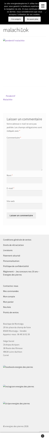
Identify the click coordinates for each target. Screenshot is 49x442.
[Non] (45, 12)
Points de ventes (11, 312)
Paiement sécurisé (11, 255)
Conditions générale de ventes (17, 239)
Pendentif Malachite (9, 97)
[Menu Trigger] (43, 6)
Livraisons (8, 250)
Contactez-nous (10, 286)
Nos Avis (7, 307)
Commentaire (14, 137)
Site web (11, 201)
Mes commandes (11, 291)
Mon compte (9, 296)
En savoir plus (32, 19)
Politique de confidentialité (16, 266)
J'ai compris (16, 19)
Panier (38, 435)
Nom (10, 175)
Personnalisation (11, 261)
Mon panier (8, 301)
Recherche (24, 437)
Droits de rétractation (13, 245)
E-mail (10, 188)
